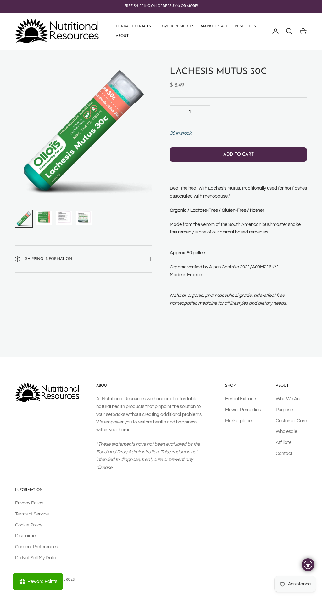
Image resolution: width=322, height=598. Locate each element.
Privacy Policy (29, 503)
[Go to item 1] (24, 219)
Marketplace (214, 26)
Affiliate (283, 442)
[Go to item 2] (44, 217)
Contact (284, 453)
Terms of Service (32, 514)
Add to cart (238, 154)
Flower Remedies (175, 26)
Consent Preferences (36, 546)
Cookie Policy (28, 525)
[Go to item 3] (64, 217)
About (122, 36)
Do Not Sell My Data (35, 557)
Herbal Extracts (133, 26)
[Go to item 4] (84, 217)
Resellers (245, 26)
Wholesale (286, 431)
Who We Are (288, 398)
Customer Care (291, 420)
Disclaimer (26, 535)
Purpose (284, 409)
